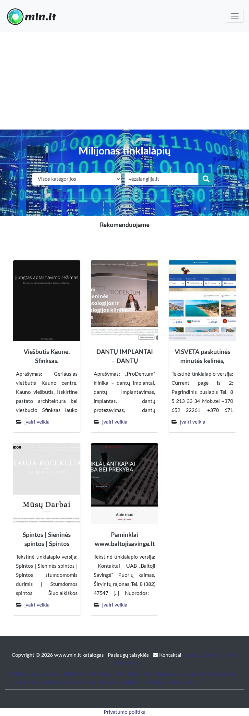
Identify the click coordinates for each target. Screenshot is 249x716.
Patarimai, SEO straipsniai (93, 674)
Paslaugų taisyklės (129, 655)
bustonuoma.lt (218, 674)
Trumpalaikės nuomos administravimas (52, 682)
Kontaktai (170, 655)
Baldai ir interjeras (120, 682)
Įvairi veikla (37, 422)
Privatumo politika (125, 712)
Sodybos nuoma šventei (171, 682)
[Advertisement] (124, 81)
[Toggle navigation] (235, 16)
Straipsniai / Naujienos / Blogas (162, 674)
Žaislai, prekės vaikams (34, 674)
